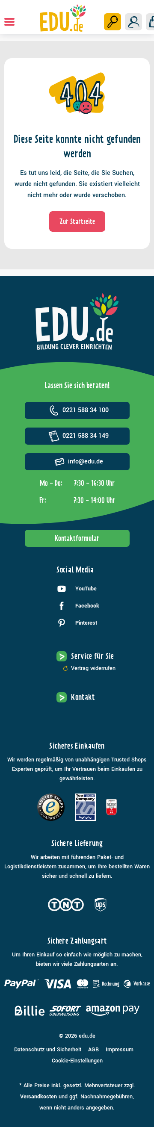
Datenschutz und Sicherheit (47, 1049)
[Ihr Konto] (133, 21)
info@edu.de (85, 461)
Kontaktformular (77, 538)
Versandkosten (38, 1096)
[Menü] (9, 21)
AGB (93, 1049)
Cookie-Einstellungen (77, 1061)
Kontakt (83, 697)
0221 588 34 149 (85, 435)
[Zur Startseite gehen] (63, 18)
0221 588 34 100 (85, 410)
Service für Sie (92, 656)
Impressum (119, 1049)
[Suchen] (112, 22)
